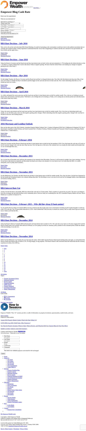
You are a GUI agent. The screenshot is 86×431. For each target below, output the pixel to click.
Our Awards (10, 364)
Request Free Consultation (14, 409)
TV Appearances (10, 296)
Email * (3, 28)
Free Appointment (12, 365)
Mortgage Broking (9, 280)
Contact (6, 408)
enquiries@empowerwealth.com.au (17, 426)
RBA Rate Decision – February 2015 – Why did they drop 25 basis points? (32, 204)
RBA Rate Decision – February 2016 (16, 140)
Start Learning (4, 315)
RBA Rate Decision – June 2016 (14, 59)
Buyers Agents (8, 281)
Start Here (36, 8)
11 (4, 263)
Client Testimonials (12, 400)
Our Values (10, 361)
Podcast (9, 388)
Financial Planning (9, 283)
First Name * (4, 25)
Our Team (10, 359)
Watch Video (4, 53)
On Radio (8, 299)
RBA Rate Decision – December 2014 (17, 220)
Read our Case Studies (7, 302)
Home (5, 356)
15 (4, 270)
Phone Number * (5, 30)
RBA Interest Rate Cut (10, 188)
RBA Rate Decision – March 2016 (15, 108)
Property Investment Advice (11, 278)
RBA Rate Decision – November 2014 (17, 236)
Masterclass (10, 384)
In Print (8, 298)
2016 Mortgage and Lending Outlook (17, 124)
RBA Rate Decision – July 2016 (14, 43)
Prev (5, 248)
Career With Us (11, 367)
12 (4, 265)
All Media (3, 292)
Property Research (9, 286)
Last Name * (4, 26)
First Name (7, 336)
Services (6, 368)
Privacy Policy (24, 429)
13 (4, 267)
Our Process (10, 362)
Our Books (10, 387)
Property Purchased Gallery (14, 402)
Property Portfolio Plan (13, 370)
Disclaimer (16, 429)
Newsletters (10, 394)
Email (6, 342)
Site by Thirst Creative (7, 429)
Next (5, 271)
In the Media (10, 405)
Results (6, 396)
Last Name (7, 339)
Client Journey (11, 399)
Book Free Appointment (7, 36)
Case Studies (10, 406)
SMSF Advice (8, 284)
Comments (7, 347)
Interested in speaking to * (8, 21)
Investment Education (10, 287)
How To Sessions (12, 385)
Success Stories (11, 397)
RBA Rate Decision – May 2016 (14, 75)
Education (6, 382)
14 (4, 268)
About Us (6, 358)
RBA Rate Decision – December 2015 (17, 156)
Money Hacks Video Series (14, 390)
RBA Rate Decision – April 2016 (14, 92)
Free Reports (10, 391)
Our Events (10, 393)
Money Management (9, 289)
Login (8, 414)
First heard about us (6, 32)
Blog (5, 403)
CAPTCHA (7, 346)
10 (4, 262)
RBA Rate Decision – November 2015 (17, 172)
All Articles (4, 274)
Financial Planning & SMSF (14, 376)
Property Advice (11, 371)
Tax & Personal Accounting (14, 378)
